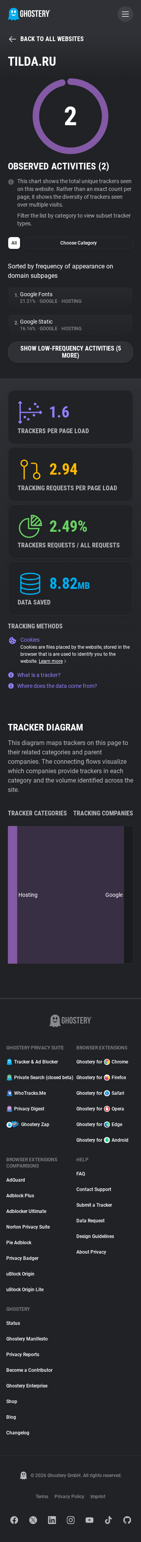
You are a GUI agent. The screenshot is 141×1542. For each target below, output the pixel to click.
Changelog (17, 1433)
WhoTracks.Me (30, 1093)
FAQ (80, 1174)
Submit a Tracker (94, 1205)
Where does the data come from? (57, 686)
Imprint (97, 1496)
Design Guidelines (95, 1236)
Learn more (51, 661)
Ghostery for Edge (99, 1124)
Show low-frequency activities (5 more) (70, 352)
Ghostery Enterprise (26, 1386)
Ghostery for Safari (100, 1093)
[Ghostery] (29, 14)
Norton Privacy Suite (28, 1227)
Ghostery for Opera (100, 1109)
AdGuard (15, 1180)
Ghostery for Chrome (102, 1062)
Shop (11, 1401)
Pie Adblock (18, 1242)
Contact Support (93, 1189)
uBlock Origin (20, 1274)
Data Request (90, 1221)
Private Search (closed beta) (40, 1077)
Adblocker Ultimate (26, 1211)
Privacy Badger (22, 1258)
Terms (42, 1496)
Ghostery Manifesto (27, 1339)
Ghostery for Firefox (101, 1077)
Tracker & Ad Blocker (36, 1062)
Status (13, 1323)
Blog (11, 1417)
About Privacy (91, 1252)
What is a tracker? (39, 675)
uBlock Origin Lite (24, 1289)
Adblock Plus (20, 1195)
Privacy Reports (22, 1354)
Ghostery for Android (102, 1140)
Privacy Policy (69, 1496)
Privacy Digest (29, 1109)
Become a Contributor (29, 1370)
